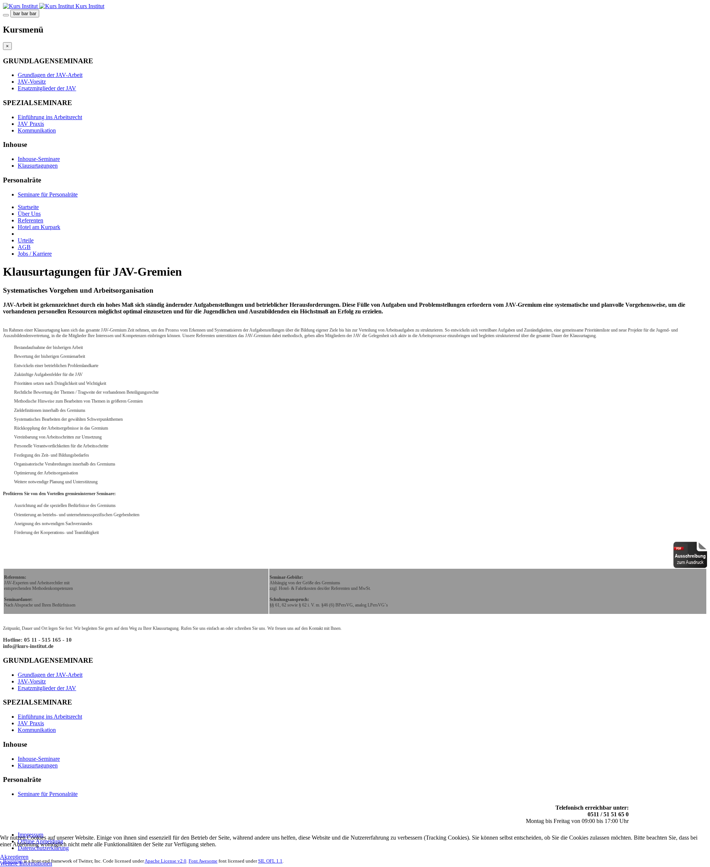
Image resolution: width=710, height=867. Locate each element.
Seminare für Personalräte (48, 194)
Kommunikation (37, 130)
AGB (24, 247)
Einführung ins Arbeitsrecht (50, 117)
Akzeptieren (14, 857)
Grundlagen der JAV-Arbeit (50, 75)
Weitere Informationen (26, 863)
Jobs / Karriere (35, 254)
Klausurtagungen (38, 165)
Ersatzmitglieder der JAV (47, 88)
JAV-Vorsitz (32, 81)
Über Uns (29, 214)
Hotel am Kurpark (39, 227)
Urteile (26, 240)
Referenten (30, 220)
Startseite (28, 207)
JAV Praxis (31, 124)
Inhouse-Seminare (39, 159)
